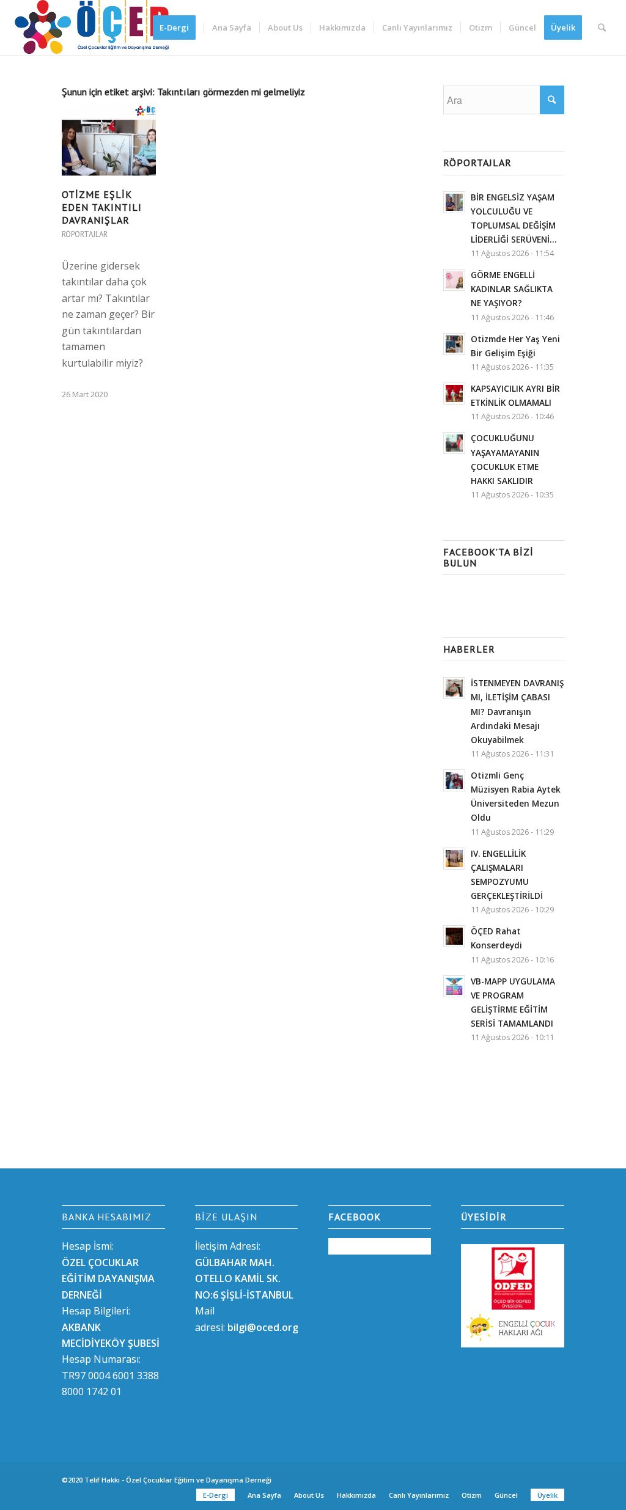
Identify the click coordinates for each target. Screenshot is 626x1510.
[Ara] (602, 27)
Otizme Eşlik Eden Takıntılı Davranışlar (102, 207)
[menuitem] (178, 27)
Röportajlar (85, 234)
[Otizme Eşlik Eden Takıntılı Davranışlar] (109, 141)
